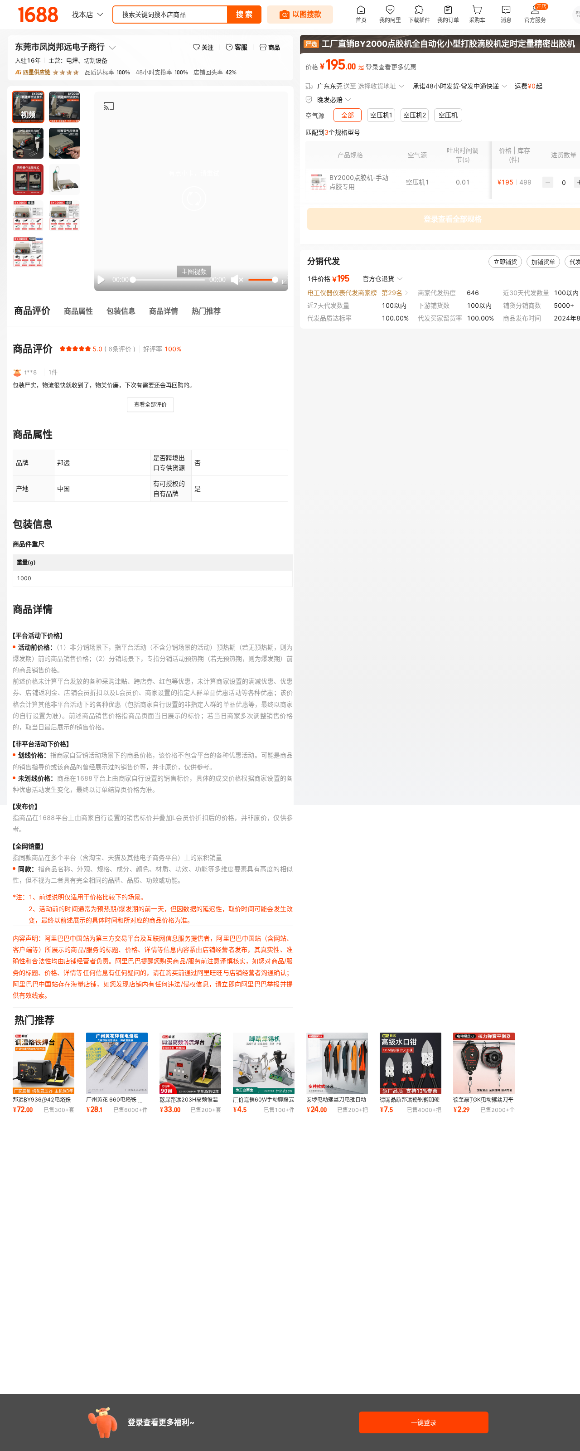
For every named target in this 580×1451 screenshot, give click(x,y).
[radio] (62, 348)
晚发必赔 (330, 99)
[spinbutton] (563, 182)
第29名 (392, 292)
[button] (194, 198)
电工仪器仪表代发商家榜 (342, 292)
